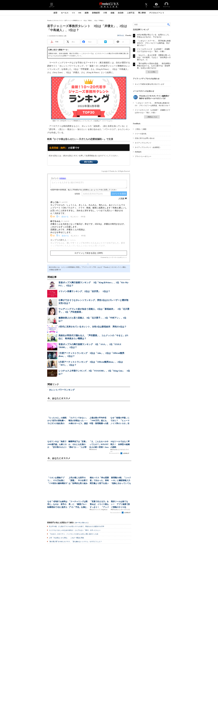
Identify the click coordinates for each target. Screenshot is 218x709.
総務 (87, 13)
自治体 (121, 13)
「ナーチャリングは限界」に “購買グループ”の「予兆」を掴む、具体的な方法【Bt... (79, 504)
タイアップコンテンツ (143, 143)
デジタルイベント (156, 13)
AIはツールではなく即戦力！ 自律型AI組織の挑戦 (120, 444)
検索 (169, 24)
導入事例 (142, 13)
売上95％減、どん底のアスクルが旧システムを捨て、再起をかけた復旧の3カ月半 (76, 526)
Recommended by (114, 453)
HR (79, 13)
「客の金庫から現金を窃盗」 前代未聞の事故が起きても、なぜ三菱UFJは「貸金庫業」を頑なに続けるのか (154, 66)
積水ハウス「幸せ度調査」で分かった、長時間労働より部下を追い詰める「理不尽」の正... (99, 481)
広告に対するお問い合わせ (145, 138)
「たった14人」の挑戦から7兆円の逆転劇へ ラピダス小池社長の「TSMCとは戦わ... (57, 421)
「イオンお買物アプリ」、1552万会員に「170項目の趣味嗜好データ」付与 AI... (57, 481)
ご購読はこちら (152, 117)
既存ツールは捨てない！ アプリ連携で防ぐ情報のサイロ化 (120, 504)
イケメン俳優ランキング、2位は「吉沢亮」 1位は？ (84, 291)
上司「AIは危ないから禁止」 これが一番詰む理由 (66, 538)
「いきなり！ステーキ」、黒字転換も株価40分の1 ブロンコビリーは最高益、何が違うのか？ (154, 43)
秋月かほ (121, 35)
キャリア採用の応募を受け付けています (149, 84)
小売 (105, 13)
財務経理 (96, 13)
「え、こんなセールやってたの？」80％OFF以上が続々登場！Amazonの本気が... (99, 444)
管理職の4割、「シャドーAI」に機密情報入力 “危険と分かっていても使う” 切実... (121, 481)
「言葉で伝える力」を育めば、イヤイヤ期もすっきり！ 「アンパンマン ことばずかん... (99, 504)
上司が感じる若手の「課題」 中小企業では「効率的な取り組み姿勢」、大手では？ (78, 481)
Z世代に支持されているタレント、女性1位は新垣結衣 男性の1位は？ (93, 326)
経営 (55, 13)
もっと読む (152, 72)
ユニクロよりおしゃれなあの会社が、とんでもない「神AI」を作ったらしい (75, 530)
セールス (65, 13)
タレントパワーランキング (62, 390)
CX (73, 13)
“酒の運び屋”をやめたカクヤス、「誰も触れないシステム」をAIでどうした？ (75, 541)
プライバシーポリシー (143, 156)
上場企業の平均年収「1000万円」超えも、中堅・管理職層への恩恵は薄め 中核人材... (99, 421)
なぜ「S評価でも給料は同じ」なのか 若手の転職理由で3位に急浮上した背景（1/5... (57, 504)
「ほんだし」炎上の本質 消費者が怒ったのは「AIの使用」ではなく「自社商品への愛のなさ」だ (154, 57)
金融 (112, 13)
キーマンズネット (81, 523)
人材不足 (131, 13)
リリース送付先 (140, 134)
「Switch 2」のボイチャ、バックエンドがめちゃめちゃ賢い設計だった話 (73, 534)
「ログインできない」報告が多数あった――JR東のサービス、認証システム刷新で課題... (78, 421)
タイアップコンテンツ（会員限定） (148, 147)
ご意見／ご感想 (140, 129)
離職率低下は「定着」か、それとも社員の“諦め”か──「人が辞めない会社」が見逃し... (78, 444)
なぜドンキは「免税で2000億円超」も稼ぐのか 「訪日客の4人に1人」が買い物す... (57, 444)
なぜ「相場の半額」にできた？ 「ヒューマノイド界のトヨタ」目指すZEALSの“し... (120, 421)
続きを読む (88, 162)
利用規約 (138, 152)
